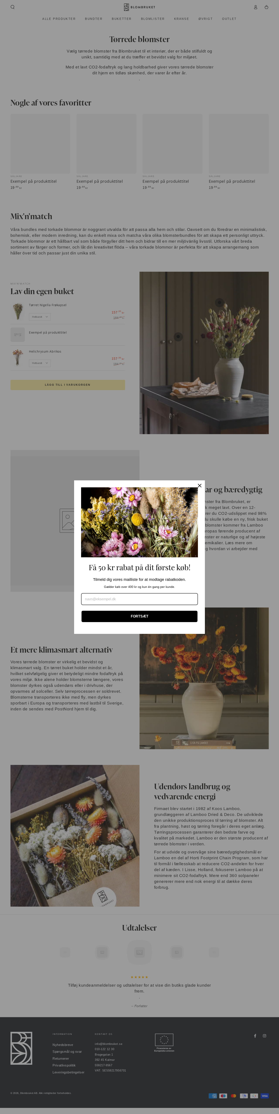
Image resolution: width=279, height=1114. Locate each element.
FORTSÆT (139, 616)
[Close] (199, 485)
